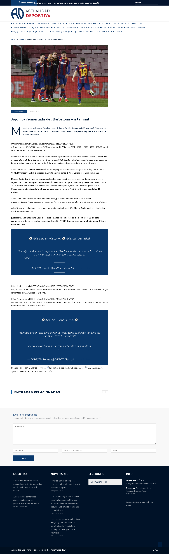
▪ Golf (114, 23)
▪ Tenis (52, 31)
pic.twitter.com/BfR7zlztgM (75, 349)
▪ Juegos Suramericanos (39, 27)
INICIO (155, 550)
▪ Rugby (141, 27)
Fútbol (107, 23)
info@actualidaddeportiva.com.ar (141, 483)
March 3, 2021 (83, 268)
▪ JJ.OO (140, 23)
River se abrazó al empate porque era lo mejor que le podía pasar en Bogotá (66, 3)
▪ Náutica (81, 27)
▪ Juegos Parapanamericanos (76, 31)
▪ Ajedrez (31, 23)
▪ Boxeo (61, 23)
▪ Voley (59, 31)
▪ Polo (127, 27)
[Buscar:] (143, 2)
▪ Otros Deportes (107, 27)
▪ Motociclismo (92, 27)
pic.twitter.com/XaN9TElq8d (78, 258)
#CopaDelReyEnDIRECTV (45, 258)
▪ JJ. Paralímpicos (58, 27)
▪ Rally (134, 27)
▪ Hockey (132, 23)
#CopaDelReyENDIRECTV (42, 349)
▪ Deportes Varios (84, 23)
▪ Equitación (98, 23)
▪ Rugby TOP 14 (18, 31)
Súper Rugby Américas (37, 31)
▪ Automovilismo (18, 23)
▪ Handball (122, 23)
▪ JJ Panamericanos (19, 27)
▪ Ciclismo (70, 23)
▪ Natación (71, 27)
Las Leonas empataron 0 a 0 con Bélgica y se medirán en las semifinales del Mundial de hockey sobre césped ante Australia (65, 526)
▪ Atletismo (42, 23)
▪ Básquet (52, 23)
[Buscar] (156, 2)
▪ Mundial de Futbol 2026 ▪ (102, 31)
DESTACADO (121, 31)
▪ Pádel (120, 27)
